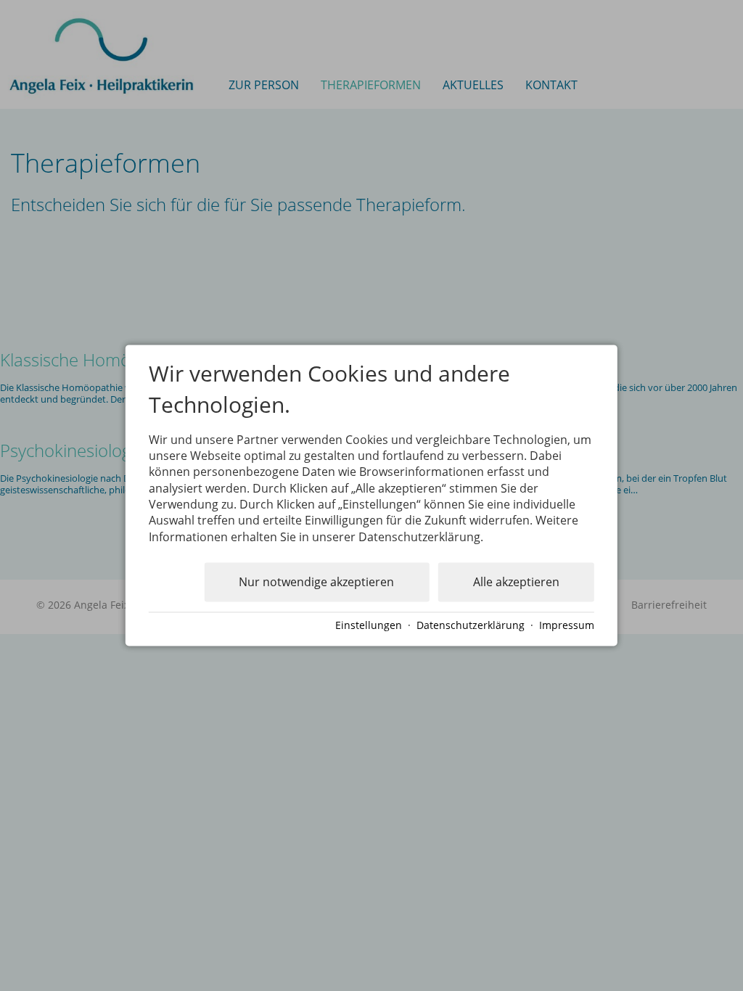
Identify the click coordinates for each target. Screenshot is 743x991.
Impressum (566, 625)
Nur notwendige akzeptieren (316, 583)
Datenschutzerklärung (470, 625)
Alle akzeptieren (516, 583)
